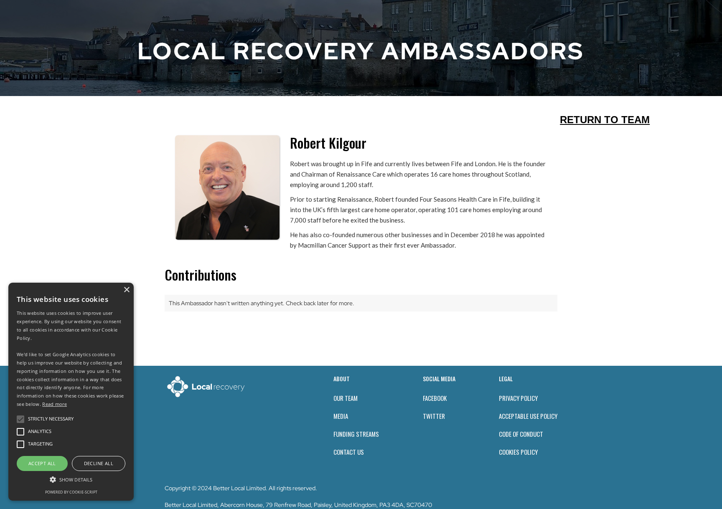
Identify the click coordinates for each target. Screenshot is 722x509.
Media (340, 415)
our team (345, 398)
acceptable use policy (528, 415)
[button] (71, 479)
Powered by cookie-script (71, 492)
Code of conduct (521, 433)
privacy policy (518, 398)
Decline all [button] (98, 463)
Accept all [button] (42, 463)
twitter (434, 415)
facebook (435, 398)
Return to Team (605, 119)
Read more (54, 404)
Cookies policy (518, 451)
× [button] (126, 290)
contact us (348, 451)
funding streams (356, 433)
